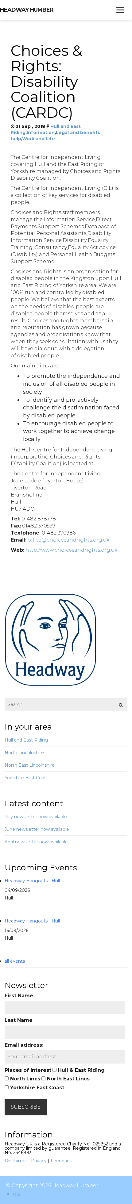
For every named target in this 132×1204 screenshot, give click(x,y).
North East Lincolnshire (30, 765)
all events (15, 961)
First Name (19, 996)
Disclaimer (16, 1161)
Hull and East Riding (26, 740)
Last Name (19, 1020)
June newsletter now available (37, 829)
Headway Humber (26, 9)
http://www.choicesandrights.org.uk (71, 550)
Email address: (24, 1045)
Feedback (61, 1161)
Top (14, 1194)
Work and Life (38, 138)
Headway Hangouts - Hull (32, 881)
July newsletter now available (36, 816)
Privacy (39, 1161)
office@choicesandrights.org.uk (69, 540)
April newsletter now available (36, 842)
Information (41, 132)
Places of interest (28, 1070)
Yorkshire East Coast (26, 777)
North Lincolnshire (24, 752)
